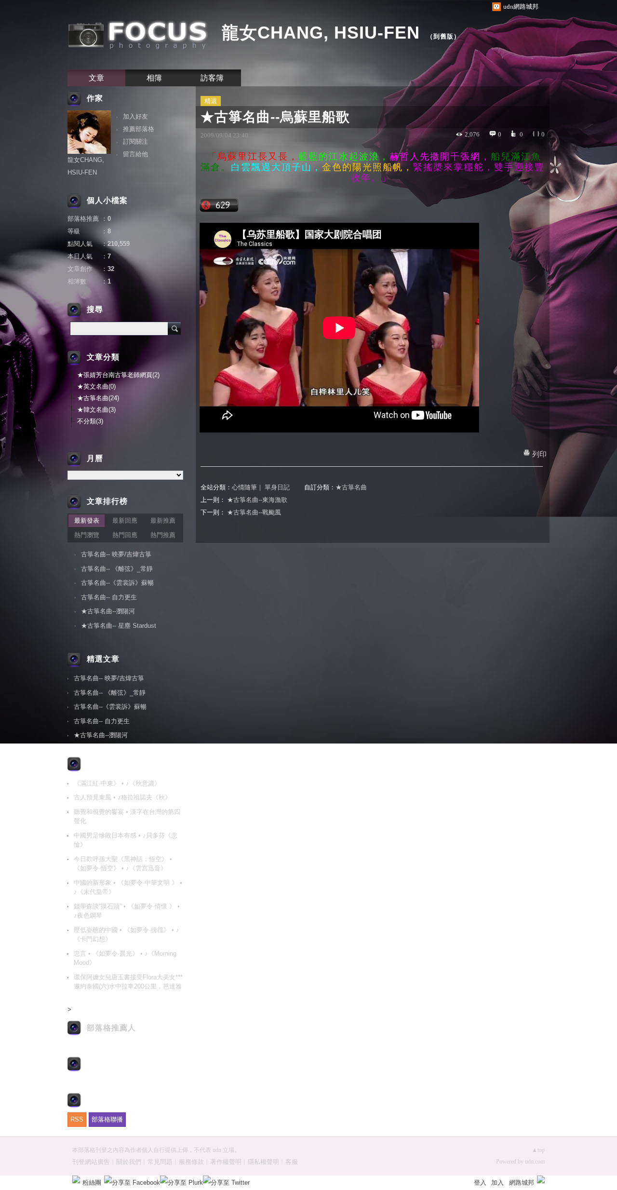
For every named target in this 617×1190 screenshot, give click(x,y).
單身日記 (277, 487)
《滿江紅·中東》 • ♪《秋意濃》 (117, 783)
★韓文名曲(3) (96, 409)
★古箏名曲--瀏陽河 (108, 611)
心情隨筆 (244, 487)
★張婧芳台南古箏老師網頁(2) (118, 375)
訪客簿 (212, 78)
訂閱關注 (135, 141)
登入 (480, 1182)
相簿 (154, 78)
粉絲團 (91, 1182)
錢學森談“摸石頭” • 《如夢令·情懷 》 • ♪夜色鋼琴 (127, 911)
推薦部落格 (138, 129)
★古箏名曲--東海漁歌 (257, 499)
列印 (539, 454)
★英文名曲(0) (96, 386)
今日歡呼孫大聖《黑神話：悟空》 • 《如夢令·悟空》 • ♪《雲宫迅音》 (123, 863)
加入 (497, 1182)
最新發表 (86, 520)
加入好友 (135, 116)
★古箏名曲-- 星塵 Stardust (118, 625)
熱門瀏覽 (86, 535)
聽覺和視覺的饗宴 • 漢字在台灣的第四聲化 (127, 816)
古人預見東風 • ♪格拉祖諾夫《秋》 (122, 797)
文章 (96, 78)
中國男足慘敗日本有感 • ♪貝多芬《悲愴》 (125, 840)
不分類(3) (90, 421)
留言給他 (135, 154)
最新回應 (124, 520)
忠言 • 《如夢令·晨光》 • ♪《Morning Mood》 (125, 958)
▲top (538, 1150)
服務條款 (191, 1161)
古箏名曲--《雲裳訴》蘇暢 (117, 582)
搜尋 (174, 328)
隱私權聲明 (263, 1161)
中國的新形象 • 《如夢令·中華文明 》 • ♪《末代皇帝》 (128, 887)
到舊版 (443, 36)
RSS (76, 1119)
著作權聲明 (225, 1161)
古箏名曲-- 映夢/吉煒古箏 (116, 554)
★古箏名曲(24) (98, 398)
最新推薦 (162, 520)
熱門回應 (124, 535)
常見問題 (160, 1161)
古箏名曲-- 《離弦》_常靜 (117, 568)
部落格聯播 (107, 1119)
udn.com (535, 1161)
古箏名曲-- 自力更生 (109, 597)
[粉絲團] (76, 1179)
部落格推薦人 (111, 1028)
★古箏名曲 (351, 487)
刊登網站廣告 (91, 1161)
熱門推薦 (162, 535)
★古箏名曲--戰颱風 (254, 512)
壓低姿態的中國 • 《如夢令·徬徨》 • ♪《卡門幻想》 (126, 934)
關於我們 (128, 1161)
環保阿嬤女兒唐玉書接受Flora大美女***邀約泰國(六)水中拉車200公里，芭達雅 (128, 982)
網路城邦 (521, 1182)
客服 (291, 1161)
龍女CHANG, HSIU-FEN (321, 32)
